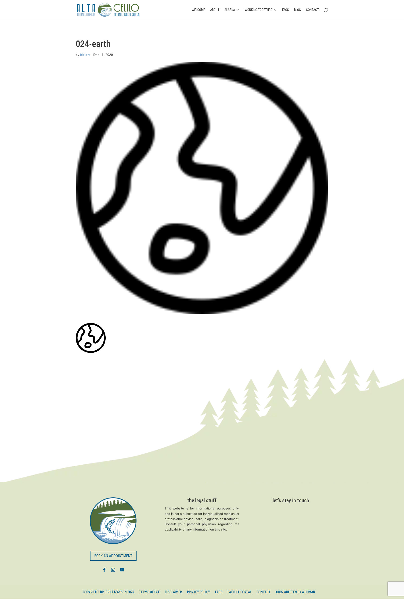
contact (312, 10)
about (214, 10)
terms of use (149, 592)
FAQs (285, 10)
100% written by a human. (296, 592)
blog (297, 10)
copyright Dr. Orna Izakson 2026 (108, 592)
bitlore (85, 55)
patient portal (239, 592)
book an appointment (113, 556)
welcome (198, 10)
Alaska (229, 10)
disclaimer (173, 592)
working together (258, 10)
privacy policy (198, 592)
